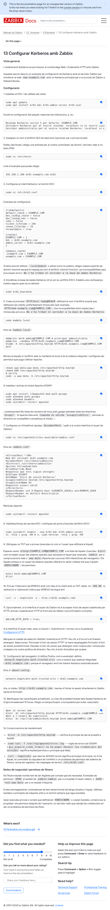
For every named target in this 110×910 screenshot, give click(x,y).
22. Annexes (32, 32)
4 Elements (49, 32)
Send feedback (13, 890)
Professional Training (95, 887)
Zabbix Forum (91, 893)
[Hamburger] (104, 20)
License (59, 905)
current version (72, 7)
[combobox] (68, 20)
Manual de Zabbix (12, 32)
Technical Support (67, 887)
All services (64, 893)
